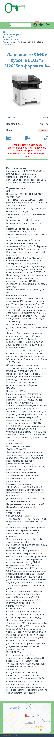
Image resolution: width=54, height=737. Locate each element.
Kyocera (7, 37)
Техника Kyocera (10, 39)
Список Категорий (11, 34)
